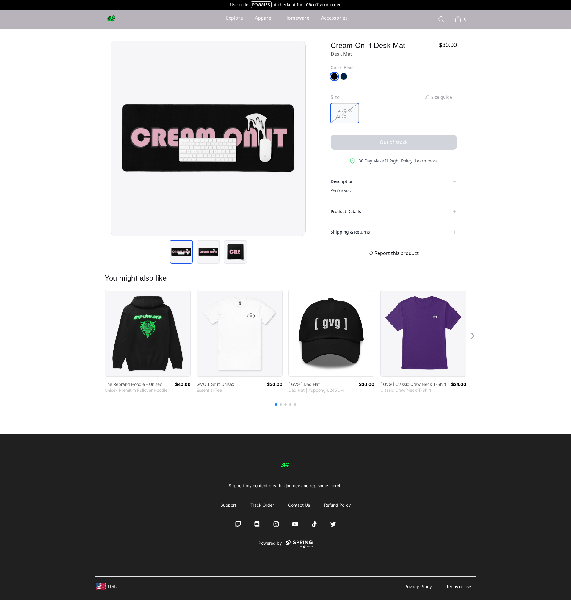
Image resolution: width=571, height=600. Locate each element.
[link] (147, 333)
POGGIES (261, 4)
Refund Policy (337, 504)
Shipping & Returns (350, 232)
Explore (234, 18)
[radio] (345, 113)
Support (228, 504)
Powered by (270, 543)
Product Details (346, 211)
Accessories (334, 18)
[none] (438, 97)
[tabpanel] (208, 138)
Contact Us (299, 504)
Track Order (262, 504)
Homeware (296, 18)
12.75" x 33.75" (344, 113)
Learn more (426, 161)
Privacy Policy (418, 586)
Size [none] (335, 97)
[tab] (181, 252)
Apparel (263, 18)
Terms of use (458, 586)
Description (342, 181)
